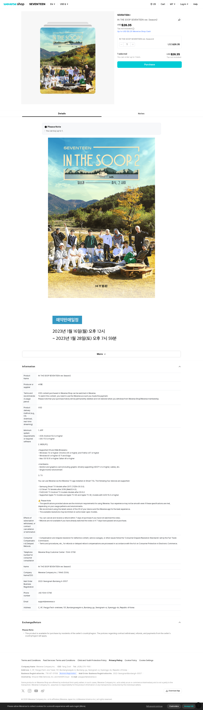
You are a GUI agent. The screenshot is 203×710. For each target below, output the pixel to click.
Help (195, 4)
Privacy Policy (115, 660)
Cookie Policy (131, 660)
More (100, 354)
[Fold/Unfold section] (101, 366)
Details (62, 113)
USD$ (63, 4)
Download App (174, 691)
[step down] (121, 44)
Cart (163, 4)
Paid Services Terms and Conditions (59, 660)
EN (51, 4)
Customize (174, 706)
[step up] (133, 44)
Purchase (149, 64)
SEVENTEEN (123, 15)
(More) (82, 706)
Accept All (188, 706)
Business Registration (68, 673)
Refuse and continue (154, 706)
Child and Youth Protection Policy (92, 660)
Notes (141, 113)
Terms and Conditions (31, 660)
